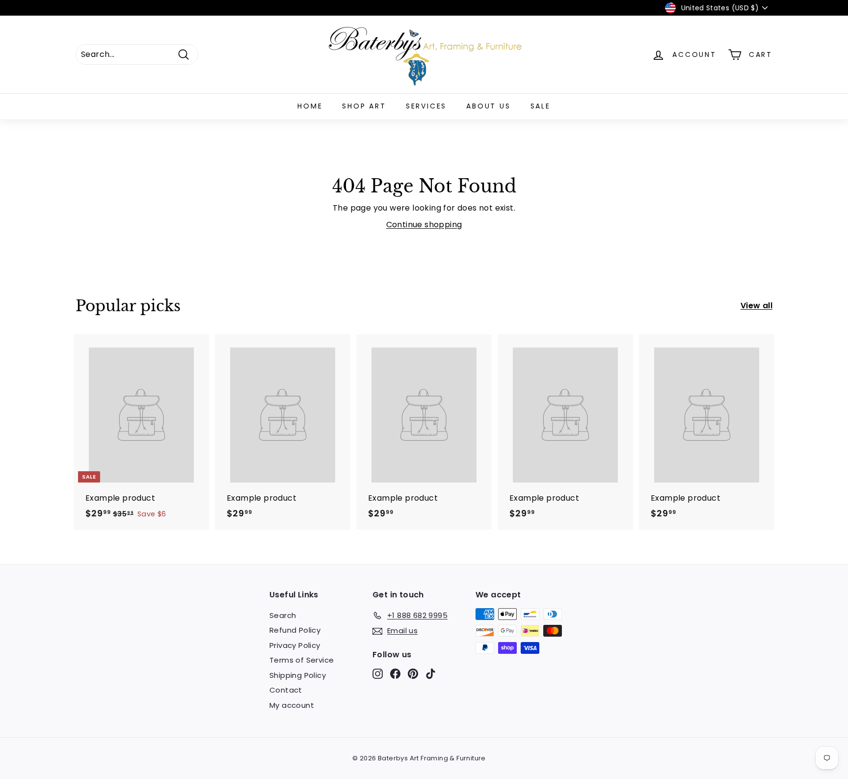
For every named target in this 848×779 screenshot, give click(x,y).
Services (426, 106)
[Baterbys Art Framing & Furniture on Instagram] (377, 673)
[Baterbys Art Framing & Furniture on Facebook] (395, 673)
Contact (285, 690)
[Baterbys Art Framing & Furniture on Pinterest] (413, 673)
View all (756, 305)
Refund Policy (294, 630)
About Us (488, 106)
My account (291, 705)
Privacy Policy (294, 645)
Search (282, 615)
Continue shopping (424, 224)
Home (309, 106)
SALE (540, 106)
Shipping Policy (297, 675)
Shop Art (364, 106)
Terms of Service (301, 660)
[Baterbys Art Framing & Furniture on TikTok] (430, 673)
